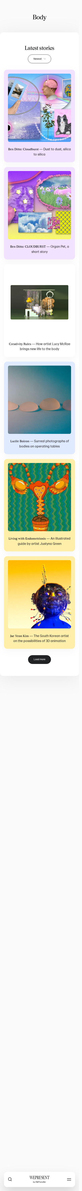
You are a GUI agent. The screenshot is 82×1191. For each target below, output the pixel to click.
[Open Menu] (69, 1179)
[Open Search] (10, 1179)
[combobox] (39, 58)
